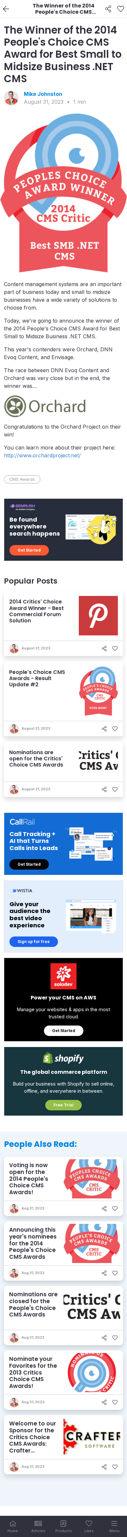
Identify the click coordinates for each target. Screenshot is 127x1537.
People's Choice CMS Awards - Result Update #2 (37, 678)
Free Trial (63, 1105)
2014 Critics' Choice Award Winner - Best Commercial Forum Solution (36, 611)
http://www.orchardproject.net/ (42, 455)
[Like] (120, 9)
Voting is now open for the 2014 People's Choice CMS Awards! (28, 1178)
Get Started (29, 550)
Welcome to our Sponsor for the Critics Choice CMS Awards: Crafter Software (32, 1440)
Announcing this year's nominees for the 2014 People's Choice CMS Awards (33, 1243)
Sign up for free (34, 941)
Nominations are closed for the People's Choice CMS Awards (33, 1304)
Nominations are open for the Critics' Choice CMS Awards (36, 758)
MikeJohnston (43, 94)
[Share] (108, 9)
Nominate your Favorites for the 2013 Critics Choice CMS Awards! (33, 1372)
